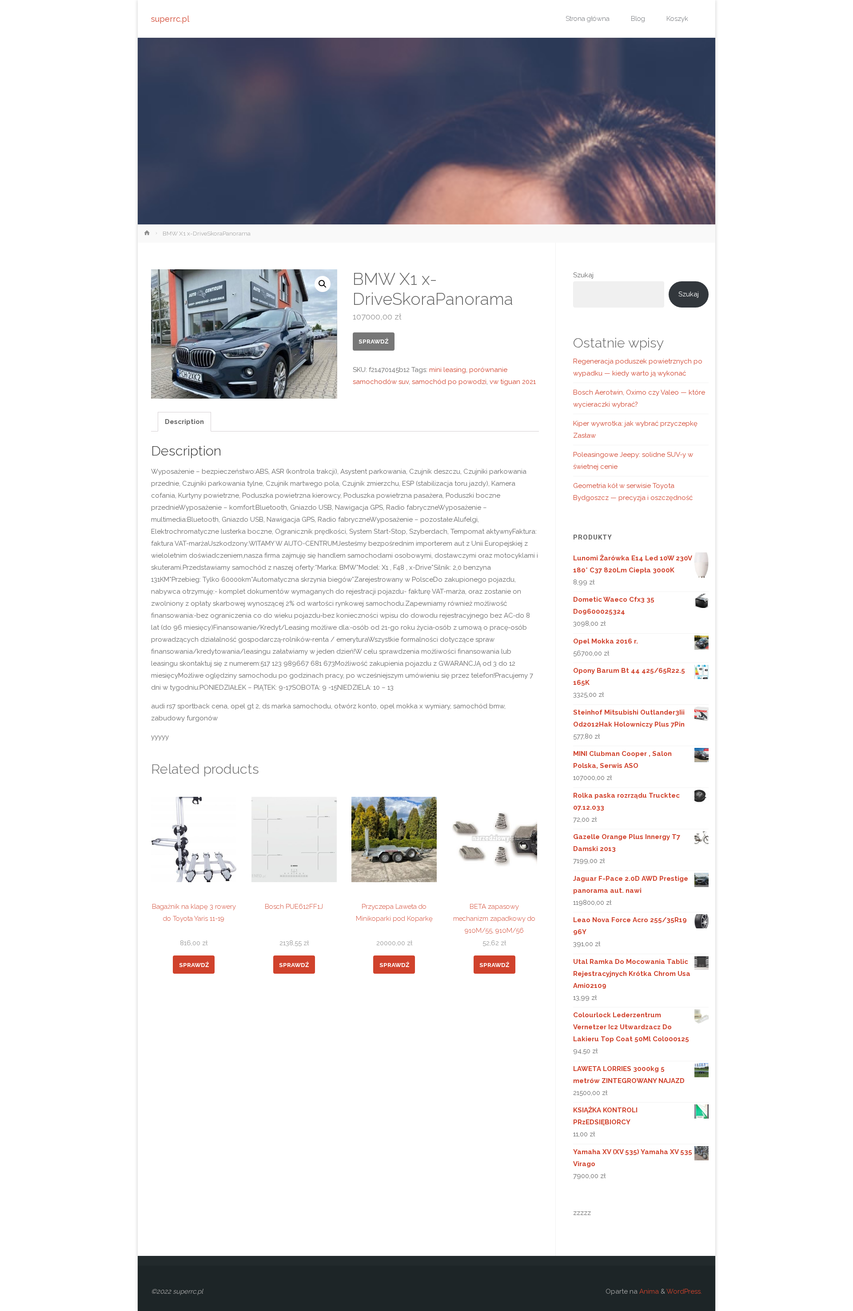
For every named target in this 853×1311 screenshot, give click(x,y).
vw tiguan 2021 (513, 382)
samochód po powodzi (449, 382)
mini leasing (447, 370)
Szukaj (583, 275)
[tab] (184, 422)
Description (184, 422)
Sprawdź (373, 341)
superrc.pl (170, 19)
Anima (648, 1291)
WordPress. (684, 1291)
